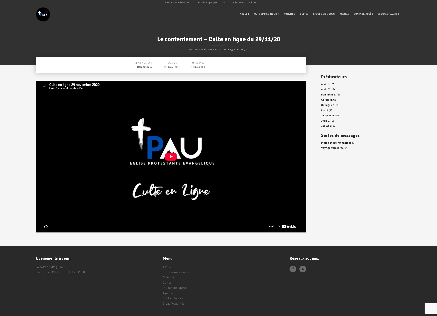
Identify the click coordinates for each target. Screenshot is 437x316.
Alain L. (325, 84)
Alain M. (326, 89)
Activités (289, 13)
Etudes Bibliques (324, 13)
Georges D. (328, 105)
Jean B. (325, 120)
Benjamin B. (144, 66)
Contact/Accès (363, 13)
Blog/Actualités (388, 13)
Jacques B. (328, 115)
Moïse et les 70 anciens (336, 142)
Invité (324, 110)
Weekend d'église (50, 267)
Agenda (344, 13)
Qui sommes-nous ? (266, 13)
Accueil (244, 13)
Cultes (304, 13)
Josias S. (326, 125)
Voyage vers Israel (332, 147)
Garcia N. (327, 99)
